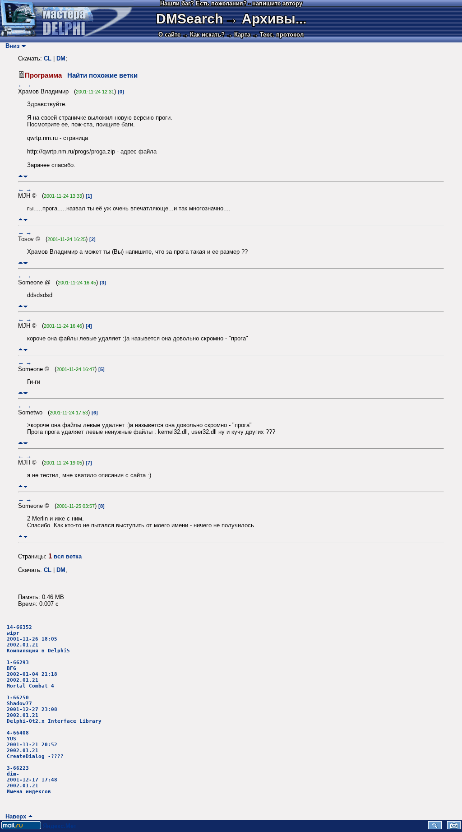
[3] (103, 282)
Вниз (10, 45)
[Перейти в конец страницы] (25, 176)
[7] (89, 462)
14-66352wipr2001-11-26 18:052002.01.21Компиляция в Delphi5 (38, 639)
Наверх (14, 816)
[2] (92, 239)
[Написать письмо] (454, 827)
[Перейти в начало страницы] (20, 176)
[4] (89, 326)
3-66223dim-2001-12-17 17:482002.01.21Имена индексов (32, 780)
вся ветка (68, 556)
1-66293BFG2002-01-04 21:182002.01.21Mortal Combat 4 (32, 674)
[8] (101, 506)
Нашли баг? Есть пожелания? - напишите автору (231, 3)
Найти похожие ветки (102, 75)
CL (47, 58)
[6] (95, 412)
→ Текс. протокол (278, 34)
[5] (101, 369)
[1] (89, 196)
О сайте (169, 34)
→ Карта (238, 34)
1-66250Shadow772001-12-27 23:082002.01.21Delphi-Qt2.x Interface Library (54, 709)
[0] (121, 91)
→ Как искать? (203, 34)
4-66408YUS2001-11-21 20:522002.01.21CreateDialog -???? (35, 744)
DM (60, 58)
